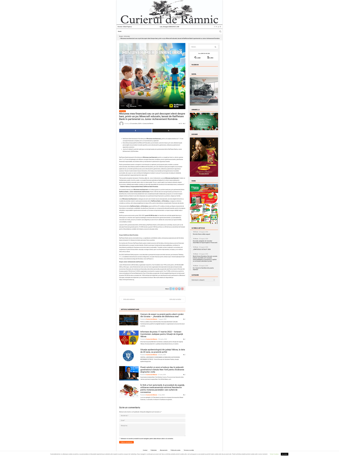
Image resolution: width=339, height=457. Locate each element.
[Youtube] (218, 26)
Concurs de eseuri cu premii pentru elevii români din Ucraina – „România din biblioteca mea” (162, 315)
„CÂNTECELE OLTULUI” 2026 (202, 249)
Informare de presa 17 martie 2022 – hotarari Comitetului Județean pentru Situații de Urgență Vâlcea (161, 334)
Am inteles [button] (284, 454)
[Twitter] (216, 26)
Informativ (127, 36)
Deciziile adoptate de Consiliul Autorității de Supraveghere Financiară (205, 241)
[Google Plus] (176, 288)
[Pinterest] (182, 288)
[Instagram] (220, 26)
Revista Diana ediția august (201, 234)
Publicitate (154, 450)
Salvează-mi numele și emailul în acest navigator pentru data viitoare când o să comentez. (147, 438)
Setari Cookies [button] (274, 454)
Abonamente (163, 450)
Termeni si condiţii (189, 450)
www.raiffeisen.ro (148, 259)
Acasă (119, 31)
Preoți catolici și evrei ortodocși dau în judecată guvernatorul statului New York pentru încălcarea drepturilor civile (162, 369)
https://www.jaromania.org (126, 279)
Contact (145, 450)
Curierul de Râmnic (148, 123)
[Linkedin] (179, 288)
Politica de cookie (175, 450)
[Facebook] (214, 26)
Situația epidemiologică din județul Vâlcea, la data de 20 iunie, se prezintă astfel (162, 350)
